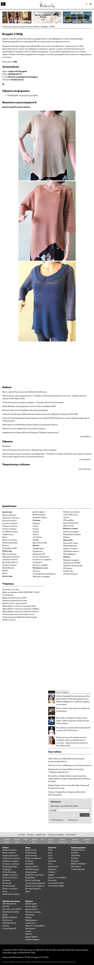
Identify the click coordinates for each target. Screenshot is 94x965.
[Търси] (87, 4)
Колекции (29, 861)
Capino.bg (71, 962)
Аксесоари (6, 883)
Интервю (29, 864)
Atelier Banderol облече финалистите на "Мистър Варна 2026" (29, 406)
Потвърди (85, 815)
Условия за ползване (55, 835)
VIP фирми (67, 568)
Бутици (5, 545)
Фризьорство (39, 554)
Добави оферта (32, 939)
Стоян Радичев (77, 869)
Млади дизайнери (9, 866)
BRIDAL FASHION (78, 864)
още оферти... (85, 459)
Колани (36, 529)
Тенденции (6, 869)
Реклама (30, 835)
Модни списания (70, 548)
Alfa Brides (75, 855)
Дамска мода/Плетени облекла (26, 26)
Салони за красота (41, 557)
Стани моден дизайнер (35, 883)
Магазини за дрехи (71, 560)
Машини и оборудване (35, 925)
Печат (66, 517)
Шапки (36, 534)
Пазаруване (30, 877)
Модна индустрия (10, 855)
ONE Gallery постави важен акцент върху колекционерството (30, 424)
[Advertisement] (29, 347)
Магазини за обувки (71, 563)
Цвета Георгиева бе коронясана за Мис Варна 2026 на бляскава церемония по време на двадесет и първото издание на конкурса (73, 700)
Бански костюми (9, 540)
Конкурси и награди (10, 864)
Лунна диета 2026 (56, 883)
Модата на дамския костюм (14, 600)
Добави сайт (41, 835)
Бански (5, 570)
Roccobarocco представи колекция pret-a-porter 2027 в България (73, 728)
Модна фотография (72, 534)
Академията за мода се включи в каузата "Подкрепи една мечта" (30, 432)
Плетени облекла (9, 526)
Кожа (50, 858)
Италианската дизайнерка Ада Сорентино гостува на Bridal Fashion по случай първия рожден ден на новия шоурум (45, 419)
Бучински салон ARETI (11, 909)
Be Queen (75, 861)
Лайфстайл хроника (11, 858)
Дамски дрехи (31, 903)
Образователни (70, 546)
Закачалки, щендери (41, 576)
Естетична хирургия (42, 559)
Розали (19, 962)
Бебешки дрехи (39, 514)
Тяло (50, 864)
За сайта (21, 835)
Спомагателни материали (44, 574)
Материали (30, 928)
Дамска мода (30, 850)
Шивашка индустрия (34, 875)
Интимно (52, 880)
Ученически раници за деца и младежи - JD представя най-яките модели (33, 402)
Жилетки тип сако (10, 589)
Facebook (19, 957)
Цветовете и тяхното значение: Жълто (20, 611)
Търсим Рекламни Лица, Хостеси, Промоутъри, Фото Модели (29, 450)
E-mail (53, 810)
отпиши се (72, 820)
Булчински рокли (9, 520)
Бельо (4, 537)
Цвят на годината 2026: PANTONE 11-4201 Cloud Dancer (20, 593)
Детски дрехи (39, 512)
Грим (50, 855)
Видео (66, 692)
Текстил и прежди (33, 912)
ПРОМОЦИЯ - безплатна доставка (22, 95)
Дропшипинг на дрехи (34, 886)
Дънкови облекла (9, 562)
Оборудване (68, 520)
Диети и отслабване (57, 877)
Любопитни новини (11, 894)
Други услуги (68, 525)
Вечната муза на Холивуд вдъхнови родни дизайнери (25, 410)
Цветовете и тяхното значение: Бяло (19, 606)
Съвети (51, 872)
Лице (50, 850)
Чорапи (36, 531)
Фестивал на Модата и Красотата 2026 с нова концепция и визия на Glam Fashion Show (72, 720)
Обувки (36, 540)
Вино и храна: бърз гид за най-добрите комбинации (24, 392)
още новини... (86, 436)
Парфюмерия (38, 548)
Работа (28, 934)
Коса (50, 853)
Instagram (36, 957)
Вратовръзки (8, 568)
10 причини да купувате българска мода (19, 617)
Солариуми (37, 562)
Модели (66, 537)
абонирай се (57, 820)
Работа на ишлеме (71, 512)
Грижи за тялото (10, 877)
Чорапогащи (7, 534)
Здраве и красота (10, 875)
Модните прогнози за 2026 (14, 598)
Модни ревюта (9, 853)
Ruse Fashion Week (56, 886)
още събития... (85, 469)
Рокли (26, 839)
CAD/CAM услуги (70, 514)
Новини (7, 387)
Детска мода (31, 855)
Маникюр (52, 861)
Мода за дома (31, 872)
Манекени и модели (10, 861)
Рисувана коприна (10, 531)
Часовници (37, 537)
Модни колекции (9, 850)
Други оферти (31, 936)
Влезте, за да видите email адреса (23, 77)
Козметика (38, 551)
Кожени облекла (9, 529)
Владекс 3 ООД (48, 26)
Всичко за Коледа (32, 880)
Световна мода (9, 872)
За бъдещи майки (9, 548)
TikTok (27, 957)
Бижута (36, 523)
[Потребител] (91, 4)
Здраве (51, 875)
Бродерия (6, 446)
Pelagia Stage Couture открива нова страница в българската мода (68, 786)
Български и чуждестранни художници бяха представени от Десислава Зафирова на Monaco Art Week (69, 778)
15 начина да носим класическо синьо (18, 614)
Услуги (28, 931)
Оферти (7, 441)
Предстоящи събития (16, 464)
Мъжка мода (30, 853)
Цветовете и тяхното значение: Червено (20, 609)
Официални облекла (10, 518)
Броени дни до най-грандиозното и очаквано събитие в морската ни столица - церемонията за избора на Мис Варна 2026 (44, 397)
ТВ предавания (69, 554)
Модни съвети (31, 866)
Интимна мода (8, 886)
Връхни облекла (9, 515)
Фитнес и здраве (40, 565)
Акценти (59, 692)
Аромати (6, 880)
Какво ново (68, 571)
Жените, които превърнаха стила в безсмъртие (23, 428)
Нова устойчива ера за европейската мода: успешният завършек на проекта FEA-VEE (40, 414)
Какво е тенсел (9, 620)
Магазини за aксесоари (73, 565)
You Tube (44, 957)
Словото (27, 962)
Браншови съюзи (70, 543)
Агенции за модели (71, 531)
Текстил (36, 571)
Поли (42, 839)
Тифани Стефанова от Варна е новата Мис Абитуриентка (67, 793)
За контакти (71, 835)
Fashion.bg (6, 26)
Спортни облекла (10, 523)
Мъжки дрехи (31, 906)
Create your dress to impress (54, 962)
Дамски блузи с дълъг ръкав (14, 603)
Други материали (70, 523)
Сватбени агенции (71, 551)
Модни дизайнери (10, 542)
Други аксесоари (40, 542)
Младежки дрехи (40, 517)
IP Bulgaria (37, 962)
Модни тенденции (33, 858)
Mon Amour (76, 866)
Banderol (74, 858)
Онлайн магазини (70, 574)
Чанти (36, 526)
